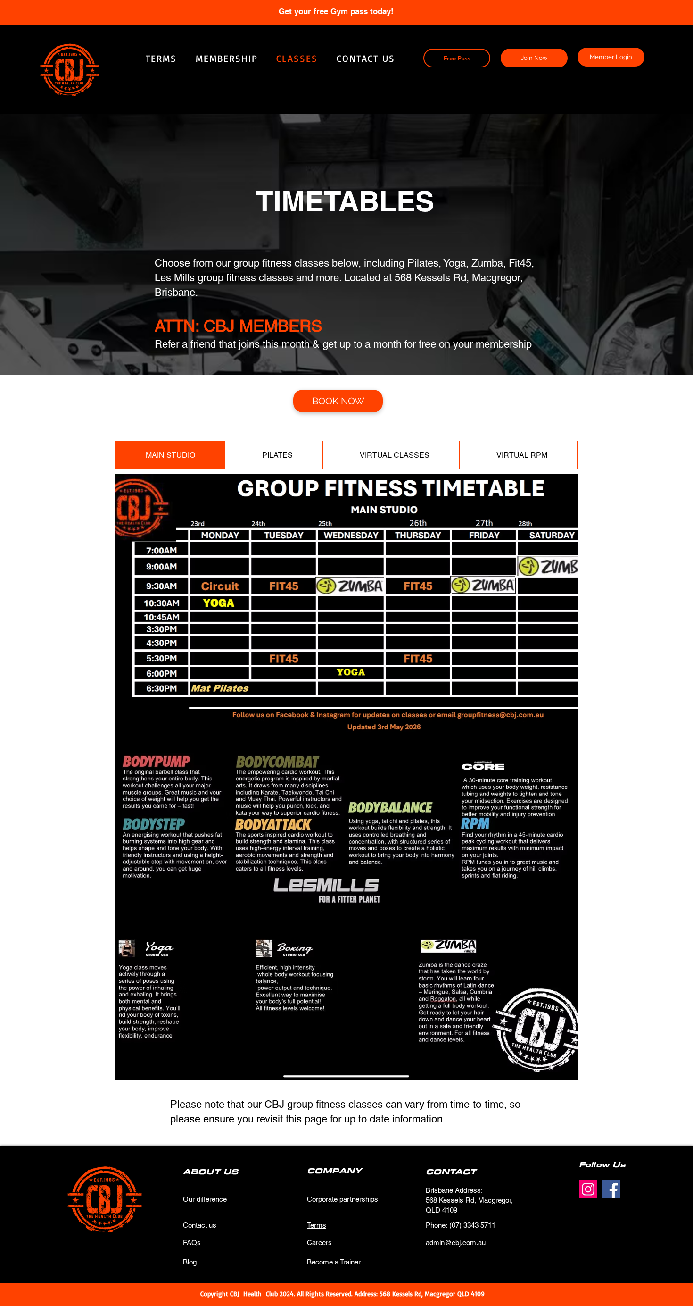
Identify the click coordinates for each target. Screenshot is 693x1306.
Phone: (437, 1225)
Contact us (199, 1225)
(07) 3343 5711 (472, 1225)
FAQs (192, 1243)
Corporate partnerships (342, 1199)
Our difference (205, 1199)
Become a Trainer (334, 1262)
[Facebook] (611, 1189)
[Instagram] (588, 1189)
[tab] (170, 455)
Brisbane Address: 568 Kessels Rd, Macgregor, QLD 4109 (469, 1200)
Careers (319, 1243)
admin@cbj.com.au (456, 1243)
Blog (190, 1262)
